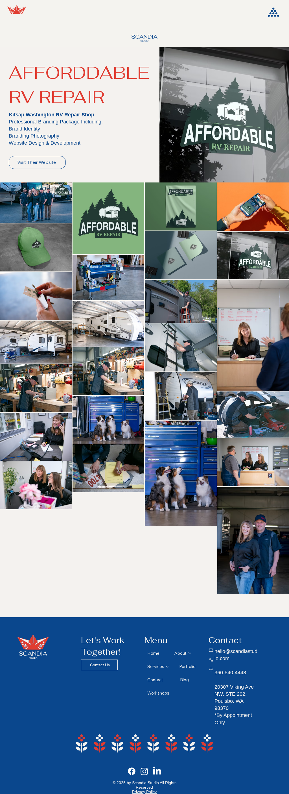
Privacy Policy (144, 791)
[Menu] (274, 12)
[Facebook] (132, 771)
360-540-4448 (230, 672)
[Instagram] (144, 771)
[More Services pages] (167, 666)
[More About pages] (189, 653)
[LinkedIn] (157, 771)
